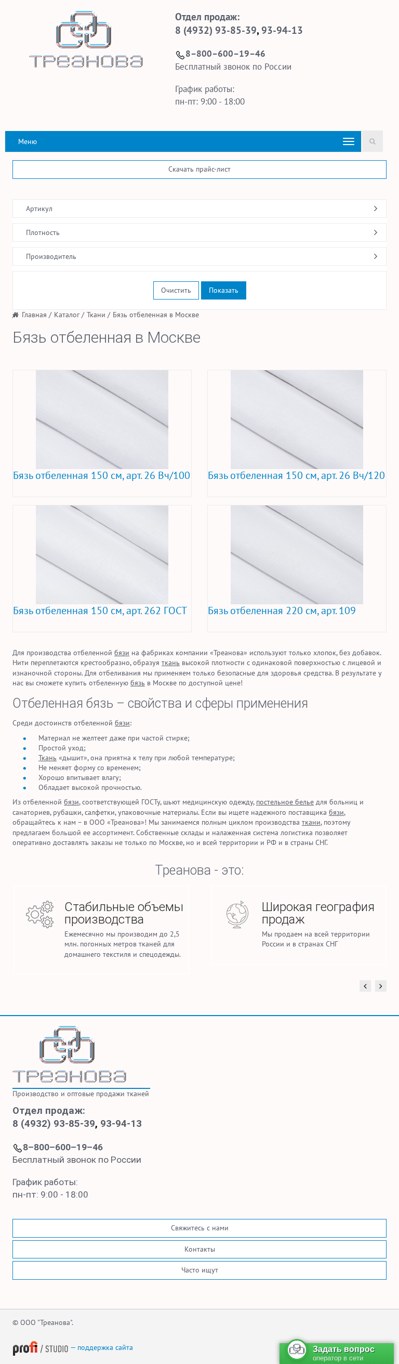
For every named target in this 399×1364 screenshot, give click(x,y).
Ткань (47, 757)
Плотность (43, 232)
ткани (311, 822)
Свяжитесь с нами (200, 1227)
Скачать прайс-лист (199, 169)
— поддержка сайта (101, 1347)
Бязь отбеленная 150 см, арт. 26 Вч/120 (296, 475)
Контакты (199, 1249)
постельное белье (285, 802)
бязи (121, 652)
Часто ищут (199, 1270)
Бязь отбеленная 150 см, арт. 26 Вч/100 (101, 475)
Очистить (176, 290)
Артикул (39, 208)
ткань (171, 662)
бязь (137, 682)
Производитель (51, 256)
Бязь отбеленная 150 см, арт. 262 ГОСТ (100, 610)
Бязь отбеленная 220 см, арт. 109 (282, 610)
